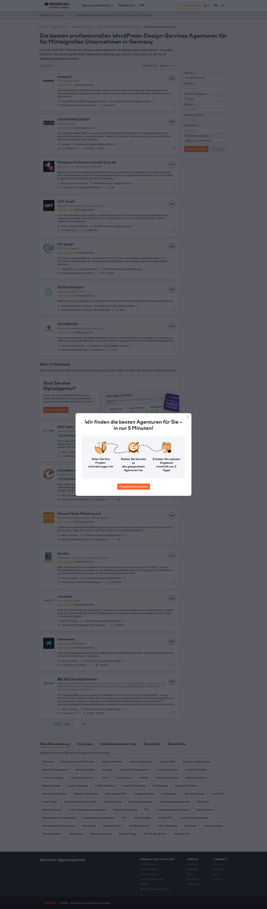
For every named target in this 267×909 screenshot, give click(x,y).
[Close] (187, 417)
